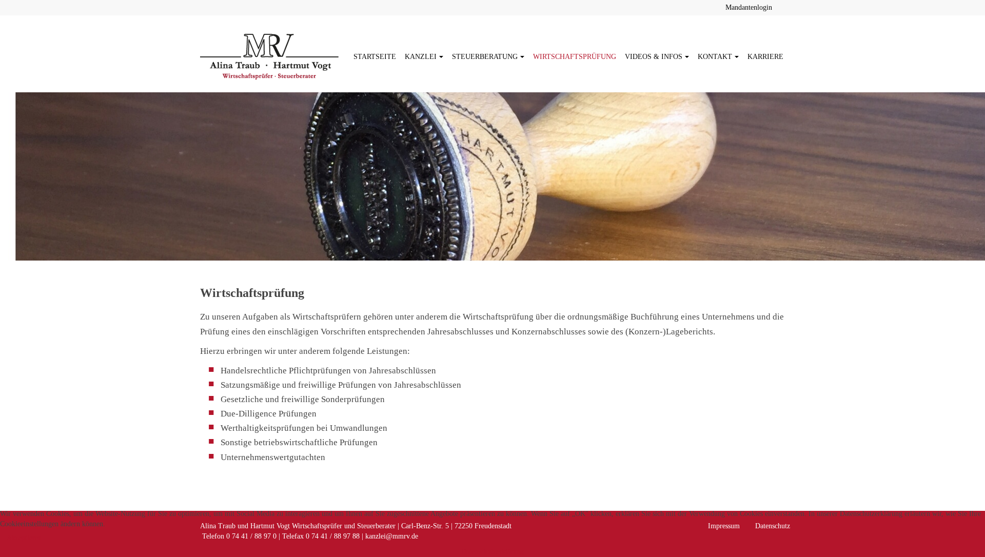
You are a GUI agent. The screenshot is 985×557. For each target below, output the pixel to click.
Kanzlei (421, 57)
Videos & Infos (653, 57)
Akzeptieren (24, 538)
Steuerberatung (485, 57)
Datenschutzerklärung (492, 551)
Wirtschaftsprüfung (574, 57)
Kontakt (715, 57)
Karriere (765, 57)
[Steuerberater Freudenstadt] (269, 56)
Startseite (374, 57)
